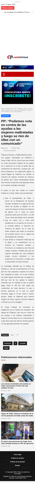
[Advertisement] (17, 33)
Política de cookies (17, 458)
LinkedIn (23, 343)
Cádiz (12, 335)
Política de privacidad (17, 462)
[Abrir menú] (17, 74)
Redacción (4, 148)
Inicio (2, 108)
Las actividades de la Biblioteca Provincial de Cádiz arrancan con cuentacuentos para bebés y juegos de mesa (17, 12)
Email (6, 348)
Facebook (7, 343)
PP (17, 335)
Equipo (17, 465)
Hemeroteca (9, 108)
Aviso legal (17, 454)
